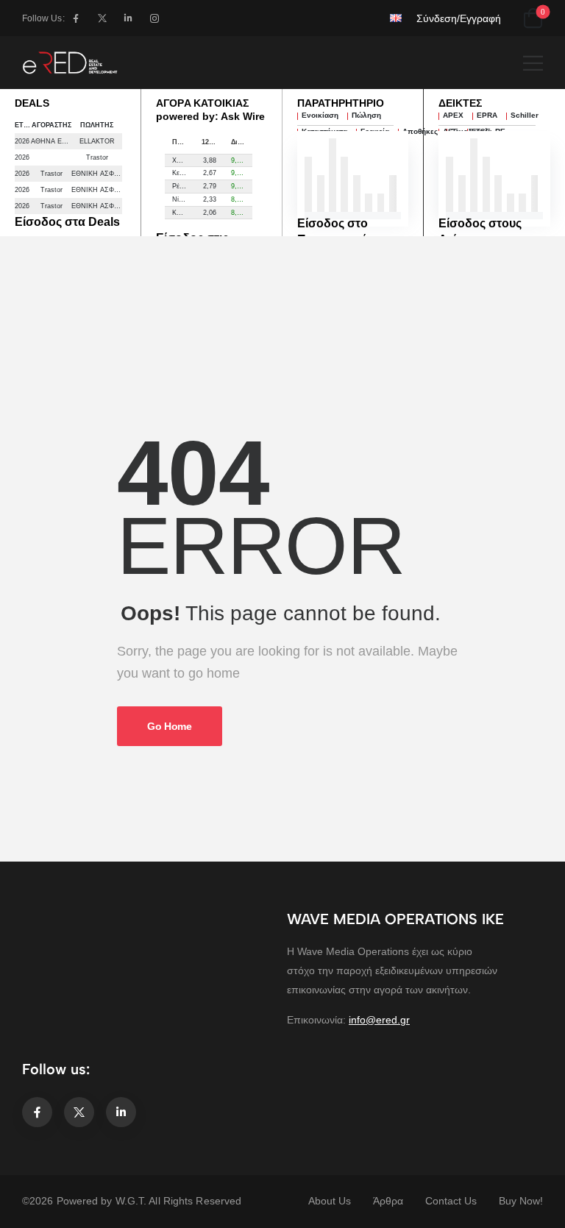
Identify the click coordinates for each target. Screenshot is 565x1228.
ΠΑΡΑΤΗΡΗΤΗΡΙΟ (340, 103)
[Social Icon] (76, 18)
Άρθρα (388, 1201)
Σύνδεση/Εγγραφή (458, 18)
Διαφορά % (242, 142)
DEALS (32, 103)
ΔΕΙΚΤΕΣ (460, 103)
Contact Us (451, 1201)
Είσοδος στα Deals (67, 222)
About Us (329, 1201)
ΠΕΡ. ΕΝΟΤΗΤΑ (183, 142)
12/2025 (213, 142)
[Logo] (70, 62)
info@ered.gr (379, 1020)
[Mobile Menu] (533, 63)
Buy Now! (521, 1201)
